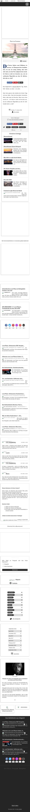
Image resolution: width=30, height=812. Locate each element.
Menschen (10, 610)
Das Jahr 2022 (8, 179)
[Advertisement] (15, 23)
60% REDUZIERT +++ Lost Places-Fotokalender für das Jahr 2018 (11, 307)
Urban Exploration (8, 566)
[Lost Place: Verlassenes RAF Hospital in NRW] (13, 348)
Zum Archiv (16, 653)
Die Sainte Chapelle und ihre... (12, 168)
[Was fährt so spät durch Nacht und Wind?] (8, 161)
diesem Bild (16, 86)
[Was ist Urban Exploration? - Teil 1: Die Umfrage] (9, 418)
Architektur (14, 127)
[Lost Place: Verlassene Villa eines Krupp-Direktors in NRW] (14, 429)
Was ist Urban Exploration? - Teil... (12, 415)
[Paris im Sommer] (15, 50)
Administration (24, 707)
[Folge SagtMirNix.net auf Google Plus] (20, 325)
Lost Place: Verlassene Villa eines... (12, 426)
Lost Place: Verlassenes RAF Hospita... (13, 345)
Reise (8, 127)
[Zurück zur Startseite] (1, 1)
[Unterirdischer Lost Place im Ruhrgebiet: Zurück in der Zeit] (6, 293)
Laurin (8, 452)
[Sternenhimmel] (8, 140)
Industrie (10, 597)
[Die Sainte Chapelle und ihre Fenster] (8, 172)
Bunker (9, 612)
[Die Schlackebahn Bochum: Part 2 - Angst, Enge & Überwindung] (14, 407)
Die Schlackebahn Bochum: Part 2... (12, 404)
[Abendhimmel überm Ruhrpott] (8, 150)
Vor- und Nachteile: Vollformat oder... (12, 378)
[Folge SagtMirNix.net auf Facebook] (6, 325)
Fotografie (6, 564)
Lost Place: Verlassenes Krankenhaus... (13, 393)
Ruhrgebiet (10, 595)
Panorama (22, 127)
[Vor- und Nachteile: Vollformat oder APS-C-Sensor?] (13, 381)
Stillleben (10, 615)
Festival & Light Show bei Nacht (13, 190)
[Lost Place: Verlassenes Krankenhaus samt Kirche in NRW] (13, 396)
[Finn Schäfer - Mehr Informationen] (15, 669)
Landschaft (12, 0)
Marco (7, 473)
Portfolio (6, 0)
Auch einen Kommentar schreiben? (16, 119)
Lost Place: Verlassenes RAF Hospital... (13, 722)
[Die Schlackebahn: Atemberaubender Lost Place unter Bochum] (6, 371)
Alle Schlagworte (16, 618)
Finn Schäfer (16, 112)
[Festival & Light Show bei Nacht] (12, 193)
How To (10, 607)
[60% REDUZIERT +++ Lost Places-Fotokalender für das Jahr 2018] (6, 311)
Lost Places (10, 592)
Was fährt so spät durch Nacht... (13, 157)
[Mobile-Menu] (15, 4)
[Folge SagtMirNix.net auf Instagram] (16, 325)
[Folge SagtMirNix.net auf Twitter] (9, 325)
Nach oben (15, 805)
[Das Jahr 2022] (8, 183)
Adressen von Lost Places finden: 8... (13, 356)
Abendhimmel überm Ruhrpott (12, 146)
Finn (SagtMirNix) (11, 442)
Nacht (9, 605)
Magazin (18, 579)
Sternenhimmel (8, 136)
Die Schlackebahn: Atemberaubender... (13, 367)
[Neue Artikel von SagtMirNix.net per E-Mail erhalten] (23, 325)
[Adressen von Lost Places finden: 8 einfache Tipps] (13, 359)
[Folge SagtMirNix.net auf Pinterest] (13, 325)
